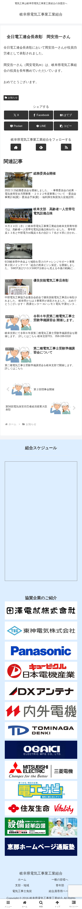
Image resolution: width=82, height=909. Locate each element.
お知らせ (13, 97)
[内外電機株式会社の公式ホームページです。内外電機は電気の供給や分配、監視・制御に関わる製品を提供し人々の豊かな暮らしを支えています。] (41, 711)
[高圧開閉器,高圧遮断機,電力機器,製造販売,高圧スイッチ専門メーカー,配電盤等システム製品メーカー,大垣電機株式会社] (41, 750)
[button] (66, 126)
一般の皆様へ (60, 879)
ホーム (22, 879)
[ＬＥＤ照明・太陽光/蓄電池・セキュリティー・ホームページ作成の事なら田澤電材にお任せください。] (41, 610)
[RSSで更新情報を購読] (66, 147)
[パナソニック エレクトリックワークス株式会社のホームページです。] (41, 651)
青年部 (60, 885)
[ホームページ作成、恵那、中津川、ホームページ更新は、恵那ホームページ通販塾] (41, 847)
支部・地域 (22, 885)
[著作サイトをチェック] (16, 147)
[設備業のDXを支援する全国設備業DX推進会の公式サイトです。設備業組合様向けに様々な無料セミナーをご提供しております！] (41, 827)
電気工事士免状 (22, 891)
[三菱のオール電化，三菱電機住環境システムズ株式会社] (41, 770)
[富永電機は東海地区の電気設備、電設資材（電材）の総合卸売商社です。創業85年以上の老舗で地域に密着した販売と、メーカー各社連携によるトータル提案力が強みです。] (41, 730)
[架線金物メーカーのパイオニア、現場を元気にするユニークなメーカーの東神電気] (41, 631)
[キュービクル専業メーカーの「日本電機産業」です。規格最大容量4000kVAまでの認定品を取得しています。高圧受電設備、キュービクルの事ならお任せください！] (41, 671)
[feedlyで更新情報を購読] (41, 147)
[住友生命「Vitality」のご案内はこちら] (41, 808)
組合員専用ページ (60, 891)
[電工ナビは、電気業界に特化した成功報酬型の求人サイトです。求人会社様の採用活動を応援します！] (41, 790)
